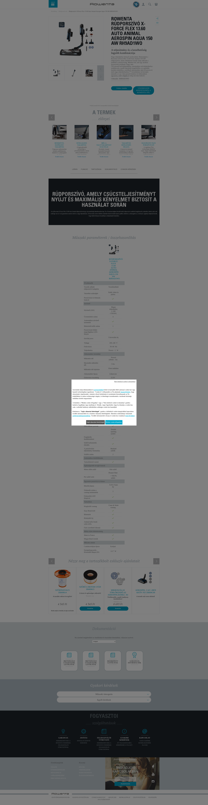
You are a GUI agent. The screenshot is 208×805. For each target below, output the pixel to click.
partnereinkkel (99, 390)
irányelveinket (130, 416)
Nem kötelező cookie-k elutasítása (124, 381)
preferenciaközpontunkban (81, 416)
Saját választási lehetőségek (95, 422)
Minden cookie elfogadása (114, 422)
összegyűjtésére (125, 392)
